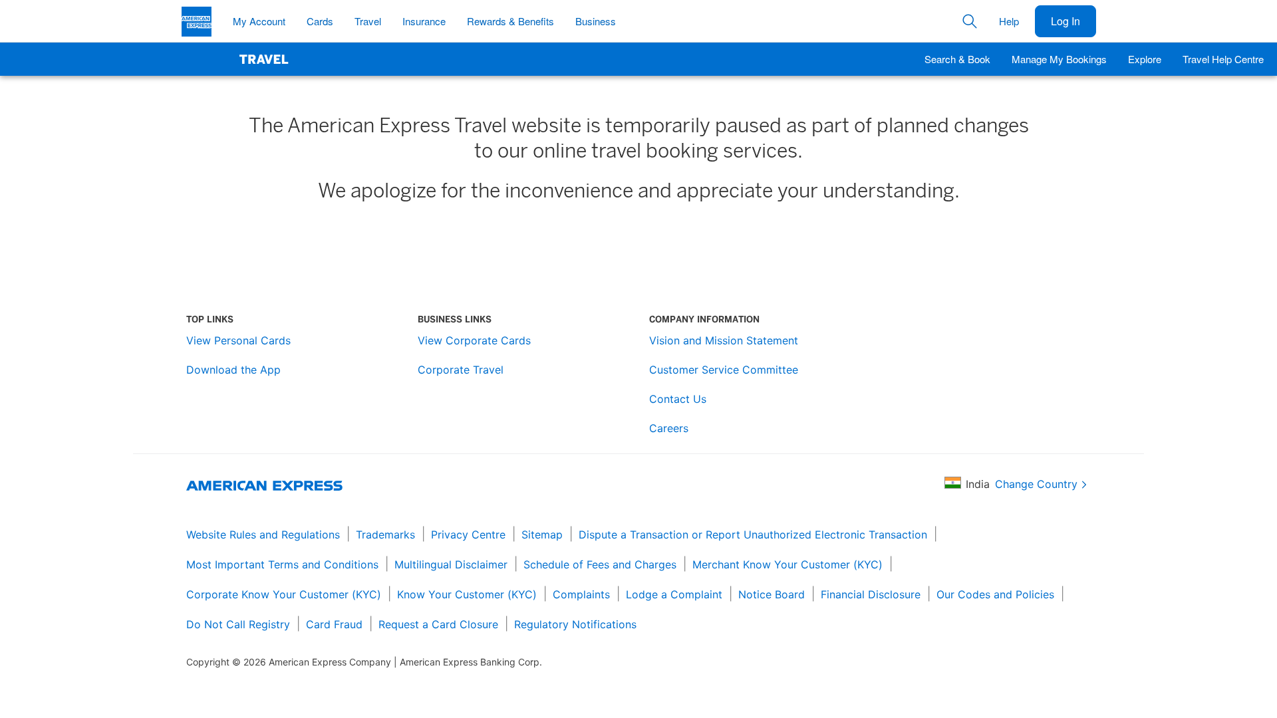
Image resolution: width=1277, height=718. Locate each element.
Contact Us (677, 399)
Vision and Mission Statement (723, 340)
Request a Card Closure (438, 624)
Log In (1065, 21)
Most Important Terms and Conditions (282, 564)
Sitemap (542, 534)
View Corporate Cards (474, 340)
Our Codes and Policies (995, 594)
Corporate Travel (460, 369)
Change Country (1036, 484)
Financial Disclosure (871, 594)
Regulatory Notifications (575, 624)
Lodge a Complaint (674, 594)
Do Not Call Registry (238, 624)
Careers (668, 428)
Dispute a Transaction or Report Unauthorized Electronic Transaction (753, 534)
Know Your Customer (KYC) (467, 594)
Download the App (233, 369)
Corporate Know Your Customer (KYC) (283, 594)
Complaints (581, 594)
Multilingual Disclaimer (450, 564)
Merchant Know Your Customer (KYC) (787, 564)
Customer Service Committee (723, 369)
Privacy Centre (468, 534)
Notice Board (771, 594)
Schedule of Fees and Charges (599, 564)
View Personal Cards (238, 340)
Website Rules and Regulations (263, 534)
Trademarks (385, 534)
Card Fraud (334, 624)
